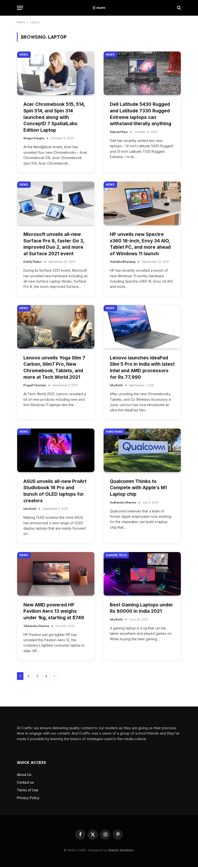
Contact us (25, 782)
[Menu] (20, 7)
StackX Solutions (121, 850)
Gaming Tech (116, 555)
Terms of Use (27, 790)
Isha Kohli (116, 385)
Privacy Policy (28, 798)
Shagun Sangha (33, 138)
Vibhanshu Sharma (36, 626)
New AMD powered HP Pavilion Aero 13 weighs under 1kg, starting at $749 (53, 611)
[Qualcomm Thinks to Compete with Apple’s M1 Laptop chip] (142, 450)
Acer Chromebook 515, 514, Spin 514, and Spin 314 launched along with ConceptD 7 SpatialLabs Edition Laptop (54, 117)
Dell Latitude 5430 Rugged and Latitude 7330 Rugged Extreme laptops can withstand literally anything (140, 114)
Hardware (114, 431)
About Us (24, 774)
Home (21, 22)
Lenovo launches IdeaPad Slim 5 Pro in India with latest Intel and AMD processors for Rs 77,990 (142, 367)
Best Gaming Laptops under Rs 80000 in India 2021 (141, 608)
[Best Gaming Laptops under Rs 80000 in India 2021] (142, 574)
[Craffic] (99, 8)
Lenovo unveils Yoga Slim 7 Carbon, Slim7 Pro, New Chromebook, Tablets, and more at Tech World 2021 (54, 367)
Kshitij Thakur (32, 261)
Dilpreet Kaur (119, 132)
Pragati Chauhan (34, 385)
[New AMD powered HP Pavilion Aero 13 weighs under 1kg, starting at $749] (55, 574)
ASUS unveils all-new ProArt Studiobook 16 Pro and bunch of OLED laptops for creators (54, 491)
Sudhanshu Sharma (123, 502)
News (24, 54)
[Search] (178, 7)
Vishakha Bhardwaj (122, 261)
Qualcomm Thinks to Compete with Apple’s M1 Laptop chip (138, 488)
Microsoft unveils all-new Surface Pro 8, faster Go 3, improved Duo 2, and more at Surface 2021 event (53, 244)
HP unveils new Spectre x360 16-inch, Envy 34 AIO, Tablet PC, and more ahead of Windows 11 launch (140, 244)
